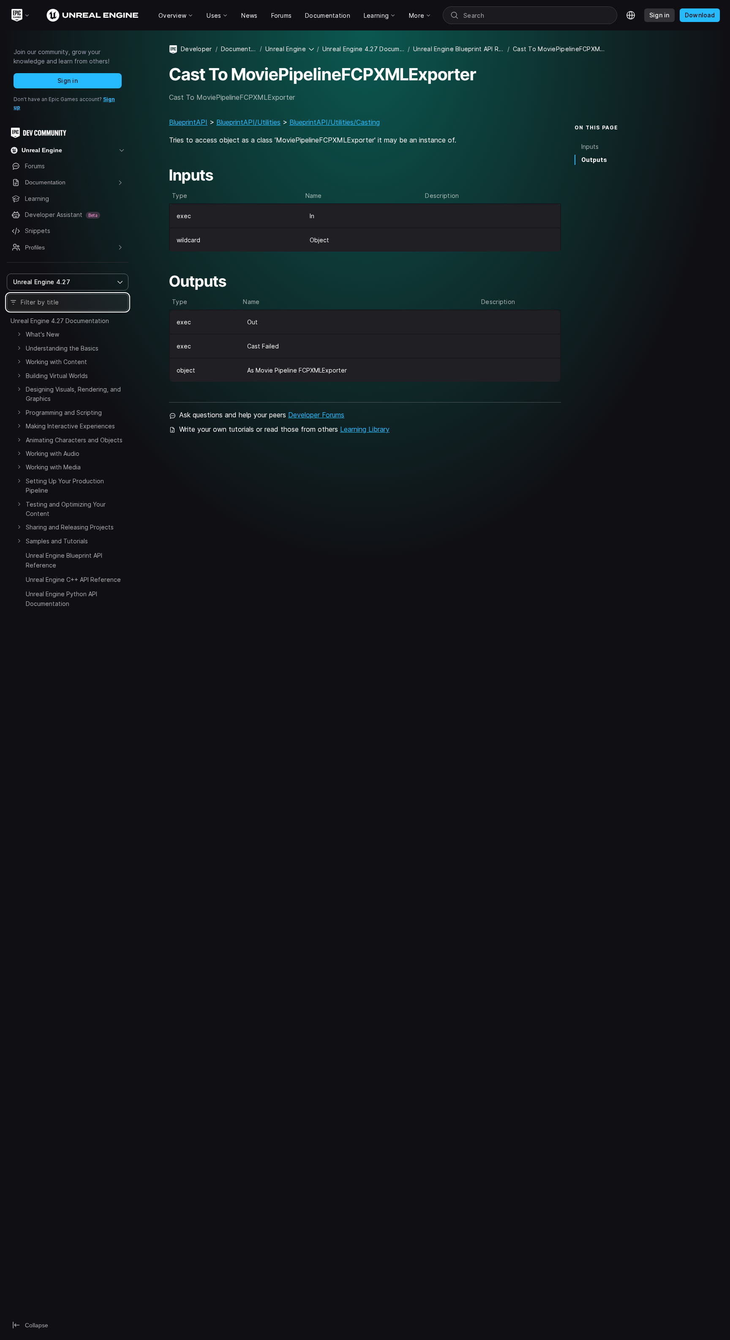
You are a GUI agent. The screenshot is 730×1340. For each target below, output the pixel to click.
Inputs (590, 146)
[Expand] (19, 334)
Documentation (238, 48)
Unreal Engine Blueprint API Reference (64, 560)
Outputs (594, 159)
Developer (196, 48)
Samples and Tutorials (57, 541)
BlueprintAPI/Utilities (248, 122)
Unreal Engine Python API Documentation (61, 598)
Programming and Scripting (64, 412)
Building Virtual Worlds (57, 375)
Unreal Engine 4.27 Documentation (60, 320)
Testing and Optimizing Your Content (66, 509)
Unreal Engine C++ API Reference (73, 579)
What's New (42, 334)
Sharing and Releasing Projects (70, 527)
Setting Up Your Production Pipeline (65, 485)
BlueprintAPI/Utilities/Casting (334, 122)
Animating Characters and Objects (74, 440)
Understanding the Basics (62, 348)
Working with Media (53, 467)
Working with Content (56, 361)
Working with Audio (52, 453)
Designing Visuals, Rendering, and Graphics (73, 394)
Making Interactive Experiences (70, 426)
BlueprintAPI (188, 122)
